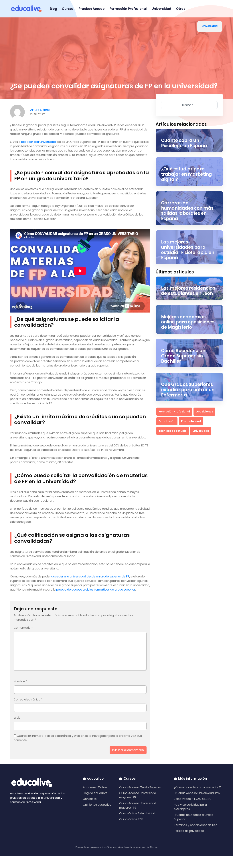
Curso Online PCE (131, 819)
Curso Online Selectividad (137, 813)
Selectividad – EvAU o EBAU (192, 799)
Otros (180, 9)
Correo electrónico (28, 699)
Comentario (23, 628)
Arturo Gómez (40, 110)
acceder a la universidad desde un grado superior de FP (90, 576)
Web (17, 718)
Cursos (68, 9)
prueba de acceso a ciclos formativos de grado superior (95, 589)
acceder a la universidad (38, 142)
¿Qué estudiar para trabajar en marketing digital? (186, 174)
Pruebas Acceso (92, 9)
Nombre (20, 681)
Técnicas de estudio (173, 431)
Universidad (161, 9)
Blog (53, 9)
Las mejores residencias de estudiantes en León (188, 290)
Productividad (191, 421)
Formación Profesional (128, 9)
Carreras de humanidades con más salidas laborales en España (187, 210)
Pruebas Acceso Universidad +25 (197, 793)
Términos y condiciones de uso (195, 825)
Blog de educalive (95, 793)
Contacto (90, 799)
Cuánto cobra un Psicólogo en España (184, 143)
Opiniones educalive (97, 805)
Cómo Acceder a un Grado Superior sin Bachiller (183, 356)
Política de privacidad (189, 831)
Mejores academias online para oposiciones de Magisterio (187, 322)
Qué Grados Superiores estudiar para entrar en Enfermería (187, 389)
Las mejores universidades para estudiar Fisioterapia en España (187, 250)
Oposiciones (204, 411)
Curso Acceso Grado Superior (140, 787)
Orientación (167, 421)
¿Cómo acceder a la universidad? (197, 787)
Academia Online (95, 787)
